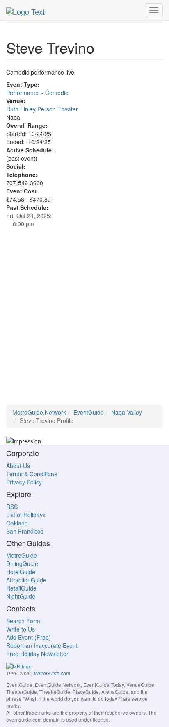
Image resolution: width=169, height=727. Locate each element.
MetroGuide (21, 555)
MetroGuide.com (51, 673)
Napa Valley (126, 412)
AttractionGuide (26, 580)
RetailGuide (21, 588)
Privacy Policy (24, 482)
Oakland (17, 523)
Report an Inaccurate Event (42, 645)
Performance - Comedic (37, 93)
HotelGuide (20, 572)
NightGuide (20, 596)
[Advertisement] (84, 320)
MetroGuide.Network (39, 412)
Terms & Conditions (31, 474)
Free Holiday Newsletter (37, 654)
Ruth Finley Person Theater (42, 109)
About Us (18, 465)
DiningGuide (22, 563)
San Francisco (24, 531)
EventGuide (88, 412)
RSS (12, 506)
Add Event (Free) (28, 637)
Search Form (23, 621)
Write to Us (20, 629)
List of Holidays (26, 515)
